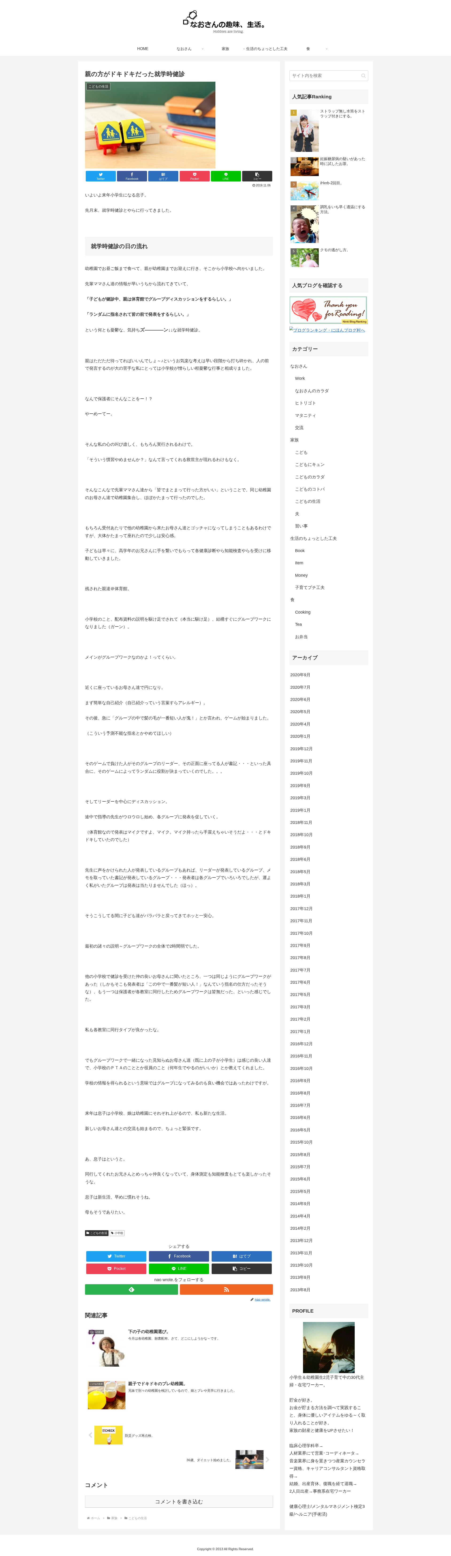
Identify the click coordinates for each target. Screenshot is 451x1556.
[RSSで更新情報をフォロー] (226, 1289)
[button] (257, 176)
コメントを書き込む (179, 1502)
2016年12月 (301, 1043)
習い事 (301, 526)
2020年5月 (300, 711)
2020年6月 (300, 699)
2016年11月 (301, 1056)
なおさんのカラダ (312, 390)
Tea (298, 624)
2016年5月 (300, 1130)
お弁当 (301, 636)
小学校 (119, 1233)
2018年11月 (301, 822)
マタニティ (305, 415)
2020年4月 (300, 724)
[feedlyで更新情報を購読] (131, 1289)
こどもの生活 (98, 1233)
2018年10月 (301, 834)
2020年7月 (300, 687)
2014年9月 (300, 1203)
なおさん (298, 366)
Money (301, 575)
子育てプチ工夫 (310, 587)
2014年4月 (300, 1216)
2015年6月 (300, 1179)
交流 (299, 427)
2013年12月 (301, 1240)
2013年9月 (300, 1277)
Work (300, 378)
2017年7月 (300, 970)
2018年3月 (300, 884)
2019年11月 (301, 761)
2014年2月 (300, 1228)
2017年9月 (300, 945)
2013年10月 (301, 1265)
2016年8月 (300, 1093)
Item (299, 563)
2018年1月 (300, 896)
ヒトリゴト (305, 403)
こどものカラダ (310, 477)
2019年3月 (300, 797)
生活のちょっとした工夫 (313, 538)
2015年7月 (300, 1166)
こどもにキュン (310, 464)
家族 (294, 440)
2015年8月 (300, 1154)
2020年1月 (300, 736)
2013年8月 (300, 1289)
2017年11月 (301, 920)
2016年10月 (301, 1068)
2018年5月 (300, 871)
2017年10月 (301, 933)
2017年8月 (300, 957)
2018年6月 (300, 859)
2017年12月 (301, 908)
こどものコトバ (310, 489)
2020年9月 (300, 674)
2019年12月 (301, 748)
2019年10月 (301, 773)
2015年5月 (300, 1191)
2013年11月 (301, 1253)
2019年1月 (300, 810)
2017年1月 (300, 1031)
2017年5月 (300, 994)
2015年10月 (301, 1142)
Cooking (303, 612)
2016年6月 (300, 1117)
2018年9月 (300, 847)
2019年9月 (300, 785)
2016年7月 (300, 1105)
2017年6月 (300, 982)
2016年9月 (300, 1080)
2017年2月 (300, 1019)
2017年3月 (300, 1007)
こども (301, 452)
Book (300, 550)
